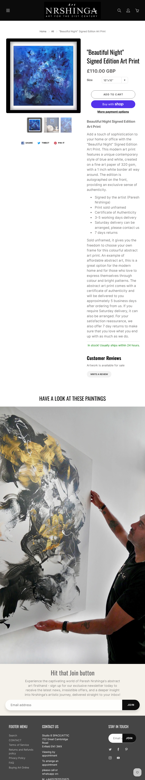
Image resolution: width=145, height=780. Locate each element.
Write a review (99, 374)
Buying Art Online (19, 767)
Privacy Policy (17, 758)
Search (13, 735)
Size (90, 80)
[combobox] (115, 80)
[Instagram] (110, 758)
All (52, 31)
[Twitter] (110, 749)
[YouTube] (118, 758)
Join (130, 704)
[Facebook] (118, 749)
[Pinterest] (126, 749)
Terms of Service (19, 745)
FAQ (11, 762)
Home (43, 31)
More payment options (113, 111)
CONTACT (15, 740)
